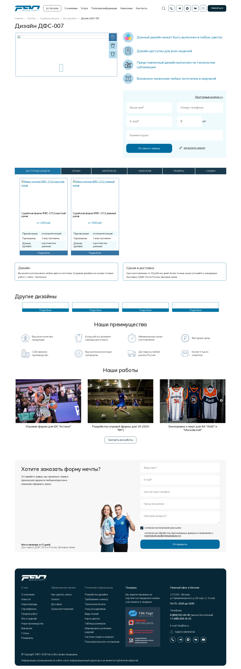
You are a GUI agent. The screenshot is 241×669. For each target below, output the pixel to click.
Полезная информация (104, 8)
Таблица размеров (95, 623)
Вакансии (26, 628)
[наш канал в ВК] (195, 639)
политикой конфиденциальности (162, 535)
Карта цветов (92, 618)
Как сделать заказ (61, 594)
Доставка (56, 604)
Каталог (54, 8)
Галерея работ (29, 613)
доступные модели (38, 170)
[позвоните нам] (172, 639)
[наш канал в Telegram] (180, 639)
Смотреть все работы (120, 439)
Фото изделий (29, 618)
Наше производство (32, 623)
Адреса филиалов (185, 631)
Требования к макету (96, 599)
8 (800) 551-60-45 (180, 615)
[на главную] (27, 8)
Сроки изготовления (62, 608)
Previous (18, 307)
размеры (179, 170)
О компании (71, 8)
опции (76, 170)
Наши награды (29, 604)
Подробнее (44, 252)
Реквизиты (27, 637)
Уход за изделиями (95, 608)
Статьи (25, 633)
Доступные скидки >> (209, 97)
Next (223, 307)
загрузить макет (194, 148)
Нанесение (126, 8)
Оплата (55, 599)
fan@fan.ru (183, 625)
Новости (26, 599)
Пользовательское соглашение (102, 641)
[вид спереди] (113, 46)
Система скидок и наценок (99, 636)
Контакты (141, 8)
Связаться (217, 8)
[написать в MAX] (188, 639)
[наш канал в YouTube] (203, 639)
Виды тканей (92, 613)
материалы (109, 170)
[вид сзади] (113, 54)
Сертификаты (29, 608)
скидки (210, 170)
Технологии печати (95, 604)
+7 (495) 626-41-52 (180, 618)
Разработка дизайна (96, 594)
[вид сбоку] (113, 37)
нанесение (144, 170)
